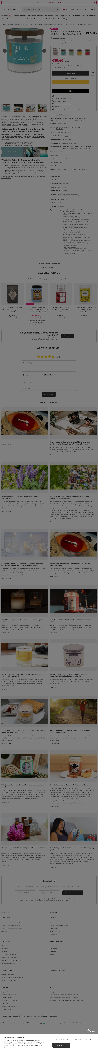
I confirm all (61, 1045)
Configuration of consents (83, 1039)
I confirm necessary (61, 1039)
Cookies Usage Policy (10, 1042)
